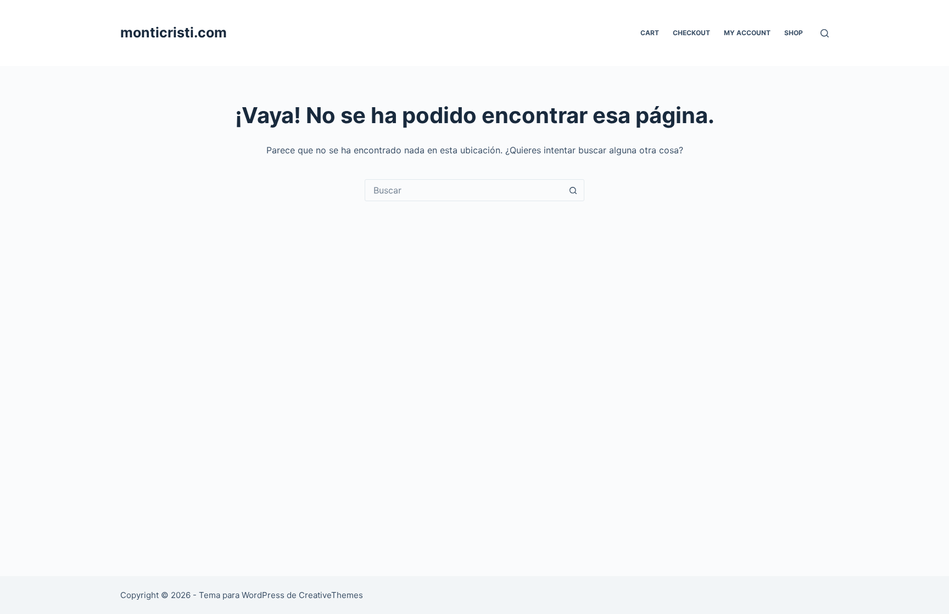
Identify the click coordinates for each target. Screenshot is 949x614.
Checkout (691, 33)
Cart (649, 33)
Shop (793, 33)
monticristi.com (173, 32)
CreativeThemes (331, 595)
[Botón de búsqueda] (573, 190)
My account (747, 33)
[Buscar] (824, 33)
